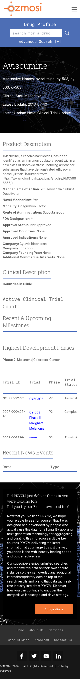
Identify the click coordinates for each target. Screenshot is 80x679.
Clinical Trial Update (54, 113)
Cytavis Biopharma (33, 244)
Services (56, 630)
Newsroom (42, 640)
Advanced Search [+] (40, 41)
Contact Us (63, 640)
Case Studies (18, 640)
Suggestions (53, 609)
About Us (36, 630)
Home (20, 630)
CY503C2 (36, 399)
